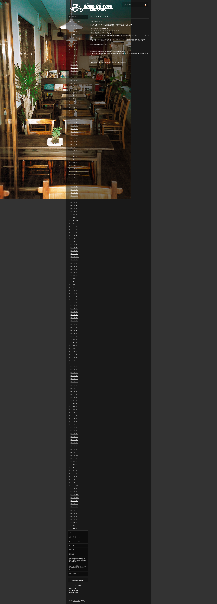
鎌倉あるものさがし (74, 573)
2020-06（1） (74, 211)
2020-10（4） (74, 199)
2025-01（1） (74, 68)
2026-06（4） (74, 31)
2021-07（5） (74, 171)
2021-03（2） (74, 183)
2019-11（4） (74, 232)
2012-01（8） (74, 501)
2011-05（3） (74, 525)
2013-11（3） (74, 440)
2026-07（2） (74, 28)
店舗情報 (71, 554)
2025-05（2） (74, 58)
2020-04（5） (74, 217)
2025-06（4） (74, 55)
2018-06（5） (74, 284)
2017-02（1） (74, 333)
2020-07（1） (74, 208)
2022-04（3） (74, 144)
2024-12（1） (74, 71)
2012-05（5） (74, 491)
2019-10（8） (74, 235)
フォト (71, 532)
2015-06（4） (74, 388)
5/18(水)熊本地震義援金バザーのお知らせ (111, 24)
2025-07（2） (74, 52)
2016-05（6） (74, 357)
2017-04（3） (74, 327)
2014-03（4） (74, 427)
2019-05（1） (74, 251)
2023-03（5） (74, 116)
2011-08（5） (74, 516)
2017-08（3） (74, 315)
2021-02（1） (74, 186)
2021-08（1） (74, 168)
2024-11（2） (74, 74)
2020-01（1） (74, 226)
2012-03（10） (75, 494)
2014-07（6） (74, 415)
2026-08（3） (74, 25)
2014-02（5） (74, 430)
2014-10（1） (74, 406)
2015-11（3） (74, 376)
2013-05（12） (75, 455)
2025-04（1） (74, 61)
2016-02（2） (74, 366)
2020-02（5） (74, 223)
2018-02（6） (74, 296)
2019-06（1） (74, 247)
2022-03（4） (74, 147)
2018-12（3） (74, 266)
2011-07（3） (74, 519)
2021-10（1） (74, 162)
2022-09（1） (74, 132)
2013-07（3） (74, 449)
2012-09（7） (74, 479)
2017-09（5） (74, 312)
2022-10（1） (74, 129)
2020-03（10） (75, 220)
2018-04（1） (74, 290)
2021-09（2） (74, 165)
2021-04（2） (74, 180)
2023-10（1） (74, 101)
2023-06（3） (74, 107)
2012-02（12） (75, 498)
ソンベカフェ (76, 601)
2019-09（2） (74, 238)
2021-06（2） (74, 174)
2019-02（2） (74, 260)
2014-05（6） (74, 421)
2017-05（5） (74, 324)
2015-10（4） (74, 379)
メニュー (71, 545)
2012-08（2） (74, 482)
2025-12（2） (74, 40)
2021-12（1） (74, 156)
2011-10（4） (74, 510)
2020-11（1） (74, 196)
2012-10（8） (74, 476)
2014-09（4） (74, 409)
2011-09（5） (74, 513)
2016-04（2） (74, 360)
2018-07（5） (74, 281)
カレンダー (72, 549)
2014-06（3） (74, 418)
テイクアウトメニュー (75, 541)
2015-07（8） (74, 385)
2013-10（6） (74, 443)
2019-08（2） (74, 241)
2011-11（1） (74, 507)
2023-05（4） (74, 110)
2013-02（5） (74, 464)
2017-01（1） (74, 336)
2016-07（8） (74, 354)
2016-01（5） (74, 369)
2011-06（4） (74, 522)
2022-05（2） (74, 141)
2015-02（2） (74, 397)
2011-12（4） (74, 504)
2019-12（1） (74, 229)
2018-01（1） (74, 299)
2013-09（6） (74, 446)
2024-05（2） (74, 89)
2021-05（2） (74, 177)
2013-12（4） (74, 437)
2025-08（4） (74, 49)
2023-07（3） (74, 104)
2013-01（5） (74, 467)
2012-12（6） (74, 470)
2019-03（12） (75, 257)
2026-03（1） (74, 37)
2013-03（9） (74, 461)
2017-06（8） (74, 321)
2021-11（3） (74, 159)
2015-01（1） (74, 400)
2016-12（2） (74, 339)
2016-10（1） (74, 345)
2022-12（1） (74, 122)
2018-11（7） (74, 269)
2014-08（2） (74, 412)
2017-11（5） (74, 305)
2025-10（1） (74, 43)
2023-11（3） (74, 98)
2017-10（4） (74, 308)
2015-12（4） (74, 372)
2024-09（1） (74, 80)
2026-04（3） (74, 34)
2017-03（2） (74, 330)
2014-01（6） (74, 433)
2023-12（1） (74, 95)
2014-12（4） (74, 403)
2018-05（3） (74, 287)
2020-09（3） (74, 202)
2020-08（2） (74, 205)
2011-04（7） (74, 528)
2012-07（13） (75, 485)
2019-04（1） (74, 254)
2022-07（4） (74, 135)
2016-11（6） (74, 342)
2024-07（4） (74, 86)
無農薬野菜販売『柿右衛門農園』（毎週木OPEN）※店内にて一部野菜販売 (77, 560)
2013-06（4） (74, 452)
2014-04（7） (74, 424)
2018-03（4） (74, 293)
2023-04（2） (74, 113)
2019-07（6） (74, 244)
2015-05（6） (74, 391)
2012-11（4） (74, 473)
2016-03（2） (74, 363)
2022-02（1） (74, 150)
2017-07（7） (74, 318)
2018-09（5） (74, 275)
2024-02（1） (74, 92)
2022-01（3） (74, 153)
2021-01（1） (74, 190)
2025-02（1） (74, 65)
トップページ (72, 17)
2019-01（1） (74, 263)
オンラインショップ (74, 537)
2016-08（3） (74, 351)
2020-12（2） (74, 193)
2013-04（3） (74, 458)
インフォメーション (74, 21)
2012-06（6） (74, 488)
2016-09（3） (74, 348)
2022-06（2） (74, 138)
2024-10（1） (74, 77)
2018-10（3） (74, 272)
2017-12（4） (74, 302)
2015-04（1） (74, 394)
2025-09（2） (74, 46)
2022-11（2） (74, 125)
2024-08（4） (74, 83)
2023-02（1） (74, 119)
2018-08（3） (74, 278)
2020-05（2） (74, 214)
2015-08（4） (74, 382)
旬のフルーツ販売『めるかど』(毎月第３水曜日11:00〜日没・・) (77, 567)
